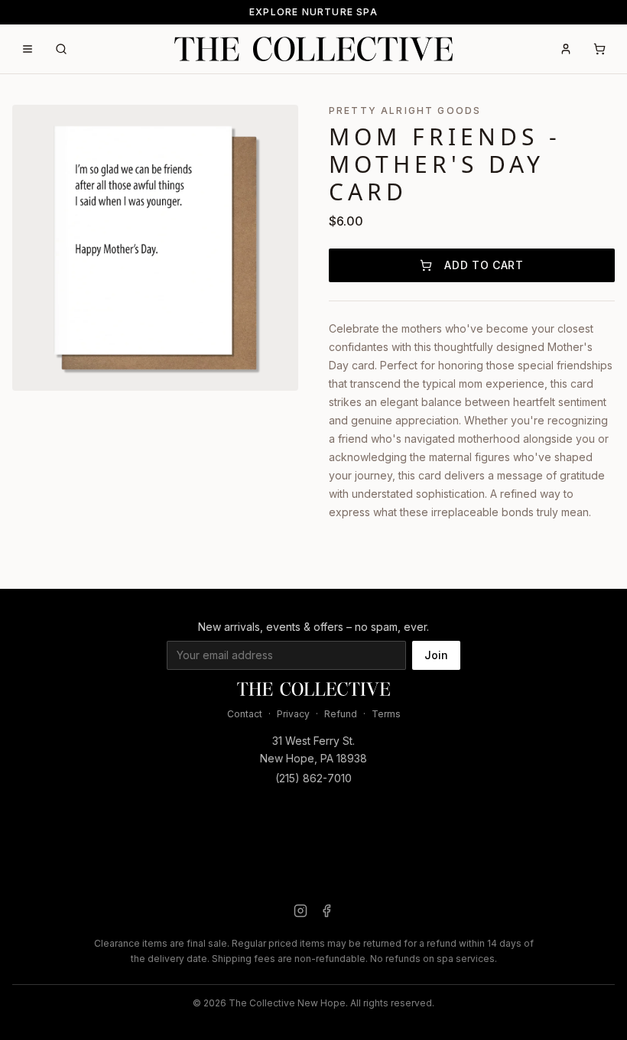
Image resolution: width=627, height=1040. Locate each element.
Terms (386, 714)
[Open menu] (27, 49)
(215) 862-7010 (313, 778)
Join (436, 654)
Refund (340, 714)
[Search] (61, 49)
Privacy (293, 714)
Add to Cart (484, 264)
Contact (244, 714)
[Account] (566, 49)
